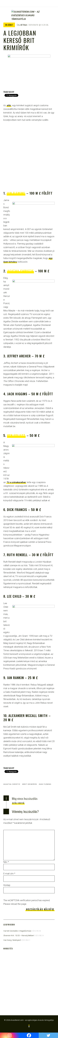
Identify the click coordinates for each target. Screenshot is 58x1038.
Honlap (6, 885)
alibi (9, 105)
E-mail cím (9, 873)
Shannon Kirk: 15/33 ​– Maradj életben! (18, 935)
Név (6, 862)
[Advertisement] (29, 157)
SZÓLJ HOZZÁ (18, 803)
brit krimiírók (30, 784)
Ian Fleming (16, 193)
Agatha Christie (20, 270)
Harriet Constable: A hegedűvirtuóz (17, 931)
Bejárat (9, 24)
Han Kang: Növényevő (12, 940)
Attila (24, 24)
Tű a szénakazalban (16, 482)
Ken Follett (16, 435)
